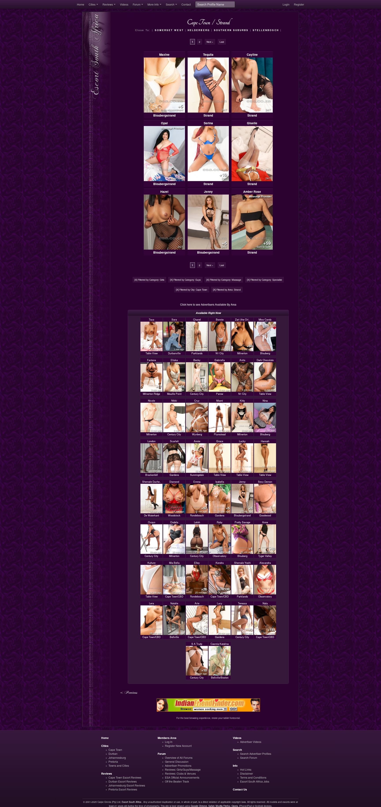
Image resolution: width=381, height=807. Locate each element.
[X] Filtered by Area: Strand (227, 289)
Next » (210, 41)
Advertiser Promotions (178, 765)
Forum (136, 4)
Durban (113, 753)
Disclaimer (246, 773)
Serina (208, 123)
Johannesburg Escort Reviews (126, 785)
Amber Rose (252, 191)
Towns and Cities (118, 765)
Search (170, 4)
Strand (208, 115)
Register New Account (178, 746)
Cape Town (115, 749)
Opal (164, 123)
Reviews (108, 4)
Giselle (252, 123)
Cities (92, 4)
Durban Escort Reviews (122, 781)
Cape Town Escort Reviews (124, 777)
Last (222, 41)
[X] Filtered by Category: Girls (149, 279)
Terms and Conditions (253, 777)
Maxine (164, 54)
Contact (186, 4)
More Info (153, 4)
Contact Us (240, 789)
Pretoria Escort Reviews (122, 789)
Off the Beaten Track (177, 781)
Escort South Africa (131, 801)
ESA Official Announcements (182, 777)
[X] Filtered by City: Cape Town (191, 289)
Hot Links (245, 769)
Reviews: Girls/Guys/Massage (183, 769)
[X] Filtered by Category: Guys (185, 279)
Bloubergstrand (164, 115)
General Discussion (177, 761)
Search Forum (248, 757)
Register (299, 4)
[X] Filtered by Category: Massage (223, 279)
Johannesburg (117, 757)
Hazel (164, 191)
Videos (124, 4)
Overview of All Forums (178, 757)
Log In (168, 742)
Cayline (252, 54)
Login (286, 4)
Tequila (208, 54)
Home (80, 4)
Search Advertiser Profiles (255, 753)
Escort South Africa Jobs (254, 781)
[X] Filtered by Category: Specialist (264, 279)
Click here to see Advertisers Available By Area (208, 304)
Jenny (208, 191)
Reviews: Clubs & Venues (180, 773)
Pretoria (113, 761)
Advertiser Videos (250, 742)
